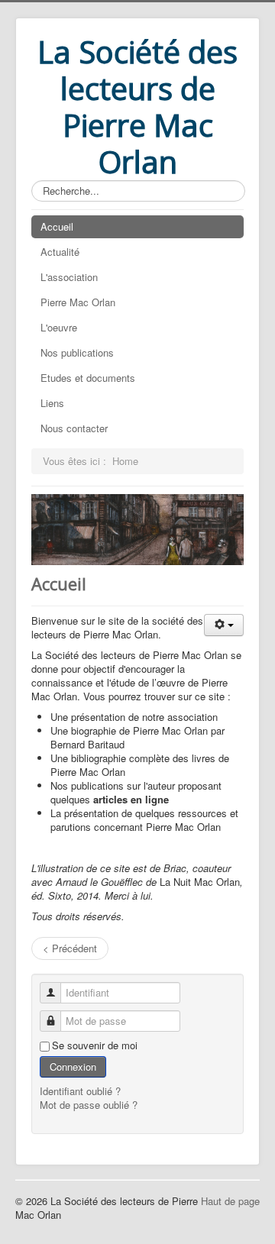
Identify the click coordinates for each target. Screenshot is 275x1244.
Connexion (73, 1066)
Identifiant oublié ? (80, 1091)
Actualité (59, 251)
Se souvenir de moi (95, 1045)
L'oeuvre (58, 327)
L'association (69, 277)
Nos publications (77, 352)
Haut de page (230, 1201)
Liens (52, 403)
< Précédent (70, 948)
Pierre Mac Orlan (77, 302)
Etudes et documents (87, 377)
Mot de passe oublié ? (89, 1104)
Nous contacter (74, 428)
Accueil (56, 226)
